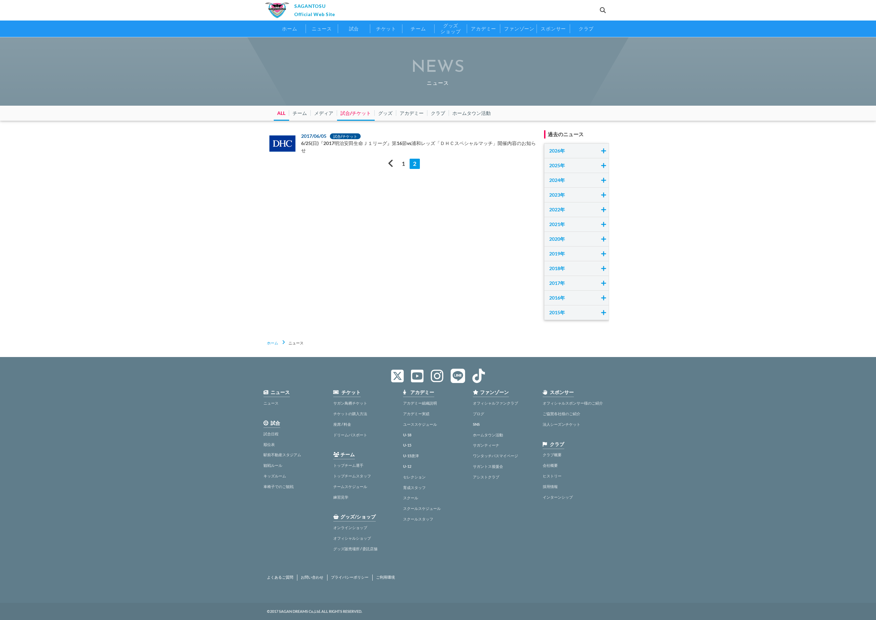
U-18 (407, 435)
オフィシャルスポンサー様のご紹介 (573, 403)
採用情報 (550, 486)
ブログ (478, 413)
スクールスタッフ (418, 519)
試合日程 (271, 434)
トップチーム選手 (348, 465)
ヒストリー (552, 476)
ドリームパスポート (350, 435)
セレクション (414, 477)
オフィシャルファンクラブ (495, 403)
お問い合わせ (312, 577)
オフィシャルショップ (352, 538)
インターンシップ (558, 497)
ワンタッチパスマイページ (495, 455)
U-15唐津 (411, 455)
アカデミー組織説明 (420, 403)
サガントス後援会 (488, 466)
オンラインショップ (350, 527)
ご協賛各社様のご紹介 (561, 413)
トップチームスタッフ (352, 476)
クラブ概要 (552, 454)
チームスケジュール (350, 486)
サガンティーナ (486, 445)
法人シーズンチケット (561, 424)
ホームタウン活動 (488, 435)
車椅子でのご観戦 (278, 486)
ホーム (272, 343)
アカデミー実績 (416, 413)
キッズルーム (274, 476)
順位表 (269, 444)
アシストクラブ (486, 477)
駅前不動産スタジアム (282, 454)
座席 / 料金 (342, 424)
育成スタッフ (414, 487)
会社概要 (550, 465)
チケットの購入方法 (350, 413)
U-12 (407, 466)
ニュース (271, 403)
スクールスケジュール (422, 508)
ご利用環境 (385, 577)
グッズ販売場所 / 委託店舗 (355, 548)
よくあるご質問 (280, 577)
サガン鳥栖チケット (350, 403)
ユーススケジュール (420, 424)
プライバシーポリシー (350, 577)
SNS (476, 424)
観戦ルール (272, 465)
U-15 (407, 445)
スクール (410, 498)
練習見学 (340, 497)
